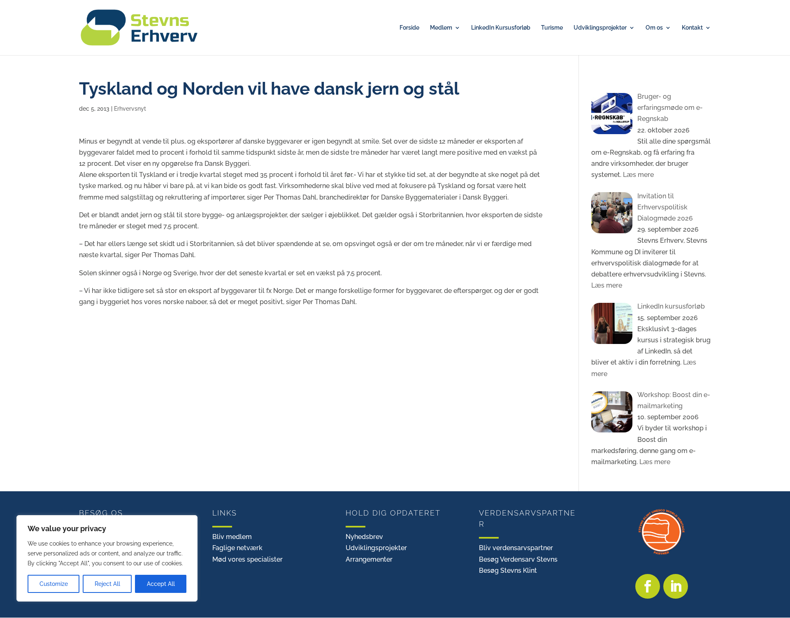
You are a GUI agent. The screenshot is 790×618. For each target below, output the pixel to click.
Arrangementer (369, 559)
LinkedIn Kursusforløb (500, 28)
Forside (409, 28)
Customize (54, 584)
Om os (654, 28)
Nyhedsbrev (364, 537)
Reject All (107, 584)
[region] (107, 558)
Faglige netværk (237, 548)
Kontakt (692, 28)
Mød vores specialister (247, 559)
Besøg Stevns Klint (508, 570)
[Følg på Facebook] (647, 586)
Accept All (161, 584)
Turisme (552, 28)
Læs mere (637, 175)
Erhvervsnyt (130, 108)
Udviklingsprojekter (600, 28)
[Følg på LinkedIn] (675, 586)
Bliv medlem (232, 537)
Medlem (441, 28)
